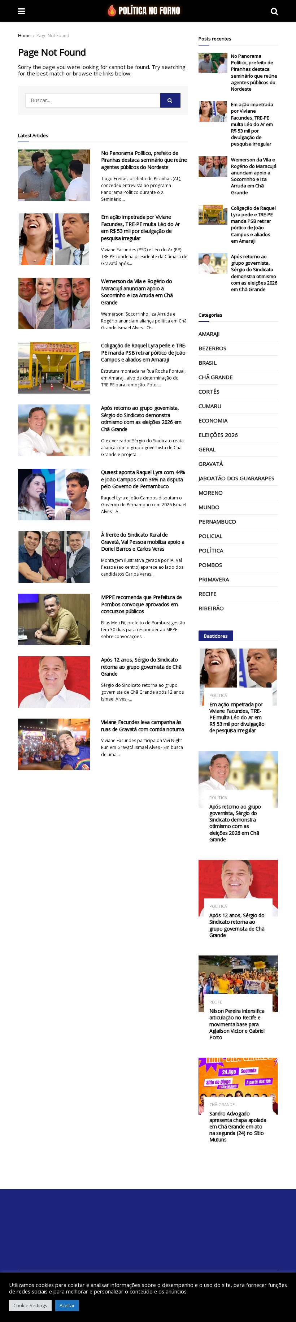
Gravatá (211, 463)
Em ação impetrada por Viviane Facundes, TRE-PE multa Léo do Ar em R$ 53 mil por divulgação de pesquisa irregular (140, 227)
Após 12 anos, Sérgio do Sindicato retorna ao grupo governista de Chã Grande (141, 666)
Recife (208, 593)
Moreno (211, 492)
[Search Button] (170, 100)
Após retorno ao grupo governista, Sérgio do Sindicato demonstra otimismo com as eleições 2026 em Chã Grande (141, 418)
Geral (207, 449)
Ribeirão (211, 608)
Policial (210, 535)
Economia (213, 420)
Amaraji (209, 333)
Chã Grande (216, 377)
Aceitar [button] (67, 1305)
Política (211, 550)
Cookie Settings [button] (30, 1305)
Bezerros (212, 348)
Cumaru (210, 405)
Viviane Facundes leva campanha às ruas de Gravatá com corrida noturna (142, 726)
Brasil (208, 362)
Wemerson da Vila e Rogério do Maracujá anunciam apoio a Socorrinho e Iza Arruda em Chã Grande (137, 292)
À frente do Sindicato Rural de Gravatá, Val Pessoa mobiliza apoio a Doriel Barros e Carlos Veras (142, 541)
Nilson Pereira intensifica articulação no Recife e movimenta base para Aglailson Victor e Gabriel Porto (237, 1024)
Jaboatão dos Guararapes (236, 478)
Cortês (209, 391)
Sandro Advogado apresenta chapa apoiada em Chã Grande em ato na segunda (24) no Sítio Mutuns (237, 1126)
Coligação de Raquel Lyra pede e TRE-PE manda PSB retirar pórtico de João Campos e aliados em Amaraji (144, 352)
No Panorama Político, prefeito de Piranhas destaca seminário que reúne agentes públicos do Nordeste (144, 159)
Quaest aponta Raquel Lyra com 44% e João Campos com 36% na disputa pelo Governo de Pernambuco (143, 479)
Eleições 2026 (218, 434)
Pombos (210, 564)
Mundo (209, 507)
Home (24, 35)
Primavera (214, 579)
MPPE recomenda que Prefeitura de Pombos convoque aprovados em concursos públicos (141, 604)
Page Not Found (52, 35)
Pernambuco (217, 521)
